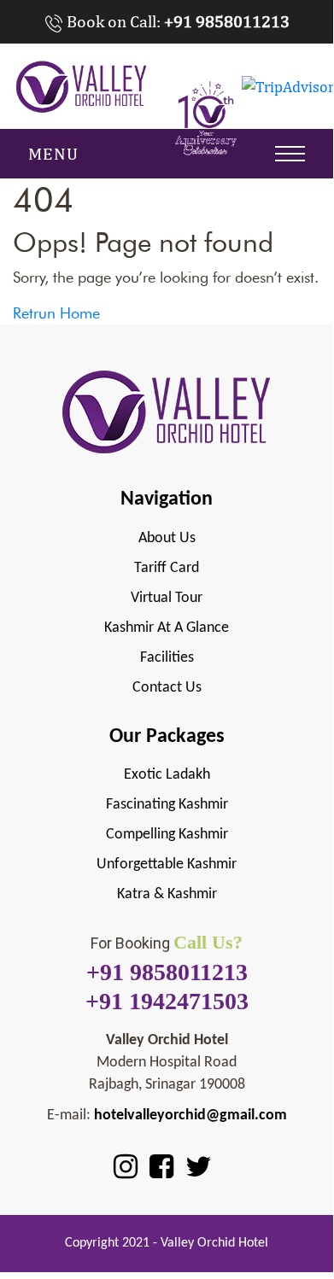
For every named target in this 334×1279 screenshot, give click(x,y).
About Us (167, 538)
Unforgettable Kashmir (167, 864)
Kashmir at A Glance (166, 628)
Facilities (167, 658)
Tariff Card (166, 568)
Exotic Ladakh (167, 775)
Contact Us (167, 688)
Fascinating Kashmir (167, 805)
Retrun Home (56, 313)
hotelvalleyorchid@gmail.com (190, 1115)
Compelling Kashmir (167, 834)
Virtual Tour (166, 598)
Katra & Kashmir (167, 894)
